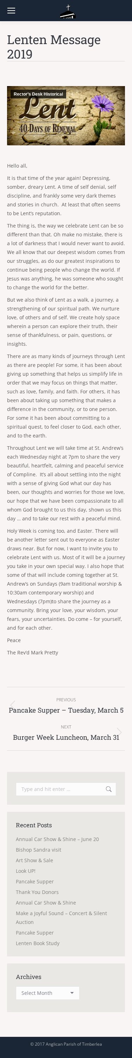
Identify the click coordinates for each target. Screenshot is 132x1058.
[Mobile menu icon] (11, 10)
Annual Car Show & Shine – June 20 (57, 839)
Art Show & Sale (34, 860)
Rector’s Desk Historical (38, 94)
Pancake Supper (35, 881)
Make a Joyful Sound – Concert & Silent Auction (61, 917)
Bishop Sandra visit (38, 849)
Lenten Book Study (37, 943)
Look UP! (26, 870)
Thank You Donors (37, 892)
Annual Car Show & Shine (46, 902)
